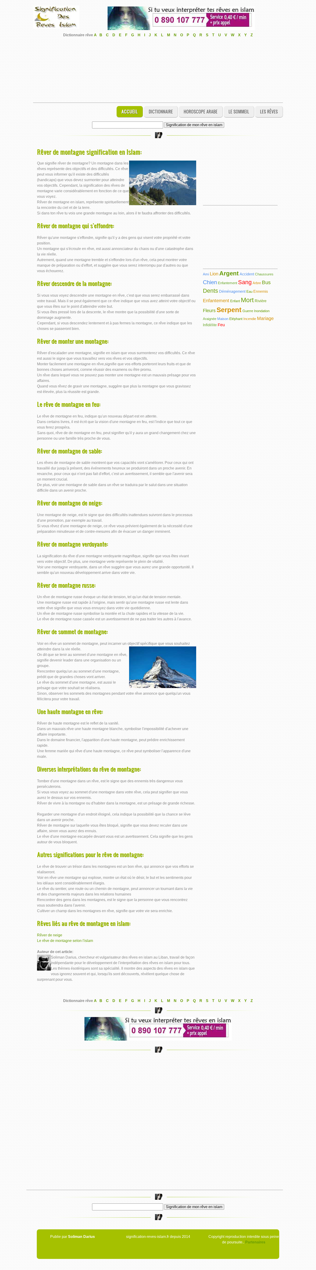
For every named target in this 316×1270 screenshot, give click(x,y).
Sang (245, 282)
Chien (210, 282)
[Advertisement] (158, 70)
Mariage (265, 318)
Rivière (260, 301)
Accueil (129, 111)
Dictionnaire (161, 111)
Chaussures (264, 274)
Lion (214, 273)
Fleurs (209, 310)
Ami (206, 274)
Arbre (257, 283)
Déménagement (232, 291)
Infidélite (210, 325)
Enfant (235, 301)
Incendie (249, 319)
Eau (249, 291)
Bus (266, 282)
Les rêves (269, 111)
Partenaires (255, 1242)
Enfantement (227, 283)
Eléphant (235, 319)
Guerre (247, 311)
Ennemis (260, 291)
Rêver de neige (49, 935)
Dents (210, 290)
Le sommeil (239, 111)
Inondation (262, 311)
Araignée (209, 319)
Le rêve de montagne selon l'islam (65, 941)
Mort (247, 300)
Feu (221, 325)
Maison (222, 319)
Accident (247, 274)
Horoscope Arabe (200, 111)
